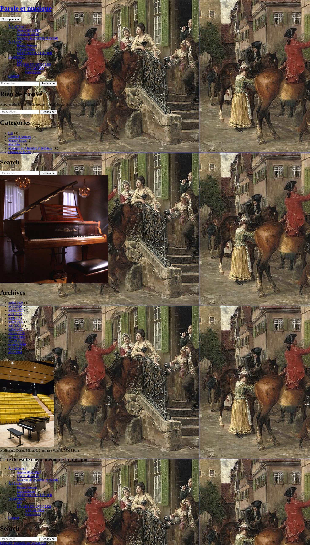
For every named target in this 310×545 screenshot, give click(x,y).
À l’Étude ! (15, 41)
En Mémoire (16, 57)
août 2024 (15, 314)
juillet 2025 (15, 310)
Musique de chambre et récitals (37, 38)
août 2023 (15, 318)
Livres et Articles (19, 137)
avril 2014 (15, 352)
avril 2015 (15, 348)
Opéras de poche (28, 34)
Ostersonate (33, 72)
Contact (13, 76)
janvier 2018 (16, 337)
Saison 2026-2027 (29, 30)
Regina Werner (27, 45)
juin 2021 (14, 325)
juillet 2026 (15, 302)
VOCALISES (34, 68)
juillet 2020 (15, 329)
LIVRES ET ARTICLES (34, 64)
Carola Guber (26, 49)
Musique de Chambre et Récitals (30, 148)
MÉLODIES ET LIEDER (34, 53)
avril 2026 (15, 306)
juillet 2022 (15, 321)
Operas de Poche (19, 152)
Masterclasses (17, 140)
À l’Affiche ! (17, 26)
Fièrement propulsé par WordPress (23, 543)
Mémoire (14, 144)
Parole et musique (26, 8)
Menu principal (10, 19)
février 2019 (16, 333)
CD (19, 61)
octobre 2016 (17, 344)
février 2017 (16, 340)
